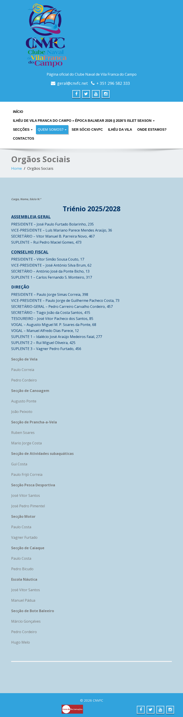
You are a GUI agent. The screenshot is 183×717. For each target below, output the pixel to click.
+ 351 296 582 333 (113, 83)
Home (16, 168)
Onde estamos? (151, 129)
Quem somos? (51, 129)
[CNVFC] (91, 36)
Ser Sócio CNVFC (87, 129)
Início (18, 112)
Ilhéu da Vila (120, 129)
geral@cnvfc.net (72, 83)
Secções (21, 129)
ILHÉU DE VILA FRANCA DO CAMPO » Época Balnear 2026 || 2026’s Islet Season (82, 120)
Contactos (23, 138)
